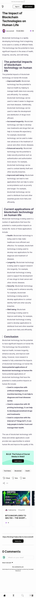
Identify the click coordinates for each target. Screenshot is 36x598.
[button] (18, 2)
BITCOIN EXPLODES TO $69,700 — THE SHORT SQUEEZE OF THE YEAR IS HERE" (15, 517)
